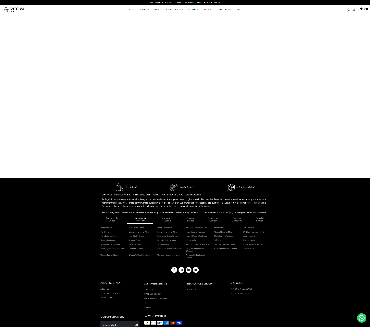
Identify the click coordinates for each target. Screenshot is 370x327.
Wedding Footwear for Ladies (112, 249)
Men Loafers (219, 228)
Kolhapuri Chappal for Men (196, 228)
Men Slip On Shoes (136, 236)
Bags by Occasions (237, 219)
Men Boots (104, 232)
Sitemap (147, 307)
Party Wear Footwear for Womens (196, 250)
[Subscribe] (136, 325)
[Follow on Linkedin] (189, 270)
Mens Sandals (106, 228)
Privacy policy (107, 298)
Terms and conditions (110, 293)
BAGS (156, 10)
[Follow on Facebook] (174, 270)
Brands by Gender (213, 219)
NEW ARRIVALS (173, 10)
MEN (130, 10)
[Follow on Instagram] (181, 270)
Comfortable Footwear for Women (196, 256)
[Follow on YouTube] (196, 270)
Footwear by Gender (112, 219)
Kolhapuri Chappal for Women (169, 249)
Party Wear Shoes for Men (167, 236)
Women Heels (248, 249)
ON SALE (207, 10)
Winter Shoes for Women (253, 244)
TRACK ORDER (225, 10)
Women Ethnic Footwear (110, 244)
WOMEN (143, 10)
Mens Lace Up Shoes (108, 236)
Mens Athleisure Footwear (196, 236)
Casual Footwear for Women (225, 249)
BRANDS (192, 10)
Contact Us (149, 290)
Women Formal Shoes (109, 255)
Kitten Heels (191, 240)
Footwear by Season (167, 219)
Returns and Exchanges (155, 299)
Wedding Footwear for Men (254, 232)
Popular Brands (190, 219)
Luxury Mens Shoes (250, 236)
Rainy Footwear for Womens (197, 244)
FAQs (146, 303)
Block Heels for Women (166, 240)
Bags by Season (260, 219)
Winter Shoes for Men (223, 232)
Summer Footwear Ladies (224, 244)
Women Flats (134, 240)
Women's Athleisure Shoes (139, 255)
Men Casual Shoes (164, 228)
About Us (104, 289)
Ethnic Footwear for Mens (139, 232)
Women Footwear (107, 240)
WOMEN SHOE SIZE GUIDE (241, 289)
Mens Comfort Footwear (224, 236)
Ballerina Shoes (135, 244)
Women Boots (163, 244)
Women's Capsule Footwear (168, 255)
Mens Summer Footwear (196, 232)
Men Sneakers (248, 228)
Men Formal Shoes (136, 228)
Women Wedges (249, 240)
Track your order (152, 294)
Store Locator (194, 290)
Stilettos (217, 240)
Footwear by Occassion (140, 219)
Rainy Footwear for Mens (167, 232)
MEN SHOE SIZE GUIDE (240, 293)
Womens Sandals (136, 249)
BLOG (239, 10)
